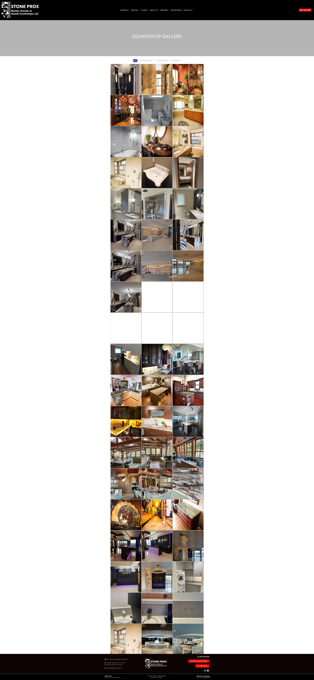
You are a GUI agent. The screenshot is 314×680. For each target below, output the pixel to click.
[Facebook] (207, 670)
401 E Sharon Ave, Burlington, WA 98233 (112, 677)
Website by (203, 676)
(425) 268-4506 (305, 10)
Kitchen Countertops (162, 60)
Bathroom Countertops (146, 60)
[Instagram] (205, 670)
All (135, 60)
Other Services (175, 60)
